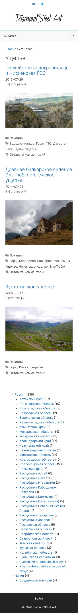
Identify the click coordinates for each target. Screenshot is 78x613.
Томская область (32, 543)
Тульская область (32, 548)
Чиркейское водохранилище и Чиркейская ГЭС (37, 70)
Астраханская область (36, 404)
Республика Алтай (33, 473)
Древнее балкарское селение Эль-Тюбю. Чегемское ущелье (38, 175)
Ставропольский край (35, 538)
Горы (40, 143)
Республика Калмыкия (36, 497)
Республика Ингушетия (37, 482)
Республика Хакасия (35, 520)
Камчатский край (32, 427)
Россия (20, 394)
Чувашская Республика (37, 557)
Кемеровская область (36, 431)
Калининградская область (39, 422)
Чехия (19, 575)
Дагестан (60, 143)
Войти (39, 598)
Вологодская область (35, 413)
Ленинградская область (37, 450)
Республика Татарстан (36, 515)
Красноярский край (34, 445)
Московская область (35, 455)
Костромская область (35, 436)
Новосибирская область (37, 464)
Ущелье (31, 149)
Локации (16, 138)
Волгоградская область (37, 408)
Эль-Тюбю (57, 266)
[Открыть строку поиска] (72, 34)
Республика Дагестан (35, 478)
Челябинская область (35, 552)
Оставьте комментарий (27, 154)
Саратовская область (35, 529)
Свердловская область (36, 534)
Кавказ (24, 367)
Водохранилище (22, 143)
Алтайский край (31, 399)
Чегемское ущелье (33, 266)
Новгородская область (36, 459)
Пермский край (30, 469)
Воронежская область (36, 417)
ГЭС (48, 143)
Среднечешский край (35, 580)
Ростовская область (34, 524)
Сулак (19, 149)
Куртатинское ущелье (29, 286)
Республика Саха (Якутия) (39, 501)
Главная (11, 49)
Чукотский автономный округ (41, 562)
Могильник (62, 261)
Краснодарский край (35, 441)
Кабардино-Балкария (35, 261)
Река (9, 149)
